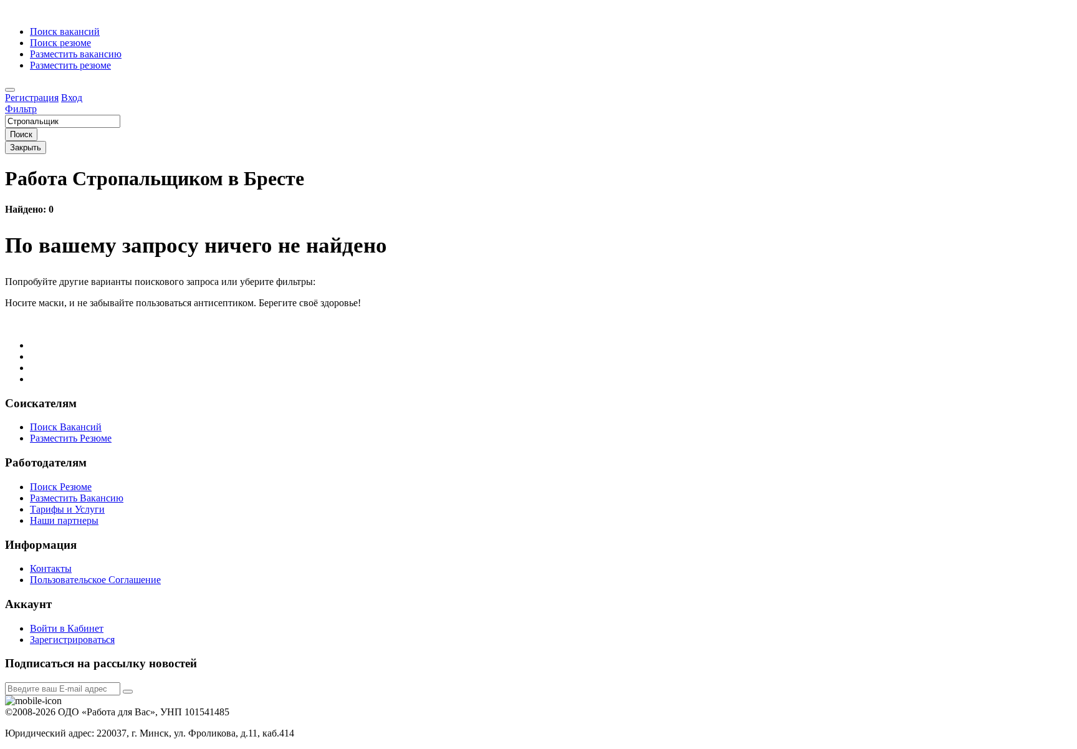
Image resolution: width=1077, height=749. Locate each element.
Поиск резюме (60, 42)
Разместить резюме (70, 65)
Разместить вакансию (76, 54)
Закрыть (25, 147)
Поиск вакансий (65, 31)
